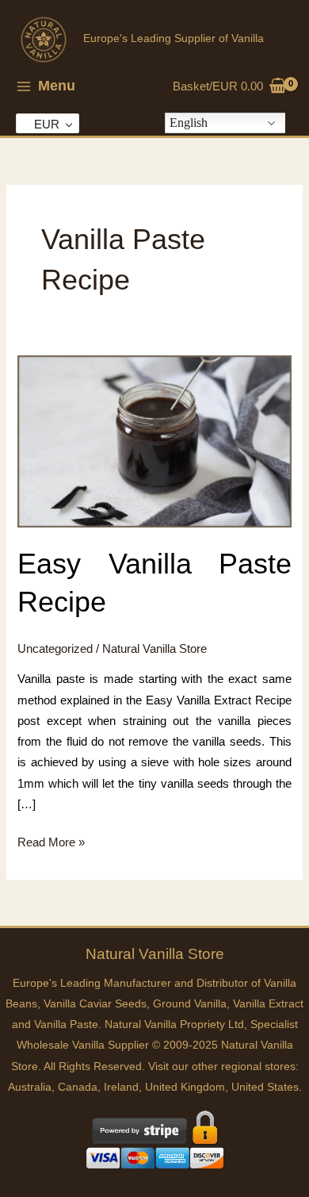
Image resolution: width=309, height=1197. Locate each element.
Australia (30, 1087)
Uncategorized (55, 649)
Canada (77, 1087)
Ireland (121, 1087)
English (189, 122)
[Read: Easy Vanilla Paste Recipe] (154, 441)
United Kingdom (185, 1087)
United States (265, 1087)
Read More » (51, 844)
